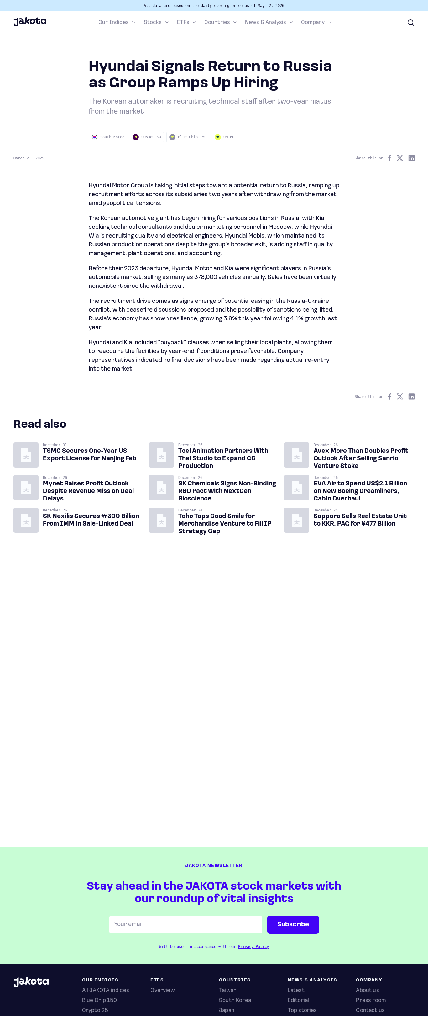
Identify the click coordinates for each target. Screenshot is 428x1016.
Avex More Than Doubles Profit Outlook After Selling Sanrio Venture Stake (361, 458)
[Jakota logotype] (29, 25)
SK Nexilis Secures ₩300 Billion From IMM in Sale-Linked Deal (91, 520)
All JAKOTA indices (105, 990)
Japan (226, 1010)
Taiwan (228, 990)
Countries (217, 22)
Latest (296, 990)
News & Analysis (265, 22)
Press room (371, 1000)
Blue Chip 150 (99, 1000)
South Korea (235, 1000)
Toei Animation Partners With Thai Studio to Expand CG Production (223, 458)
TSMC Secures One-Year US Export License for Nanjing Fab (90, 455)
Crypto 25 (95, 1010)
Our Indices (113, 22)
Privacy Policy (253, 946)
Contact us (370, 1010)
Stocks (153, 22)
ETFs (183, 22)
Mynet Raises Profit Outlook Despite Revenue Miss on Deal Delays (88, 491)
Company (313, 22)
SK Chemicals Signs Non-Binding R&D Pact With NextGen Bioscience (227, 491)
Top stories (302, 1010)
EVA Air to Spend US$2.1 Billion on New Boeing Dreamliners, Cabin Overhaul (360, 491)
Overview (162, 990)
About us (367, 990)
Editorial (298, 1000)
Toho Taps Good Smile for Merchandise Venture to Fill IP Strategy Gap (224, 524)
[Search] (411, 22)
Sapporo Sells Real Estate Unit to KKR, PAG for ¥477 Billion (360, 520)
